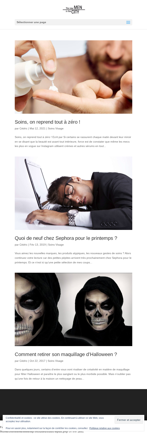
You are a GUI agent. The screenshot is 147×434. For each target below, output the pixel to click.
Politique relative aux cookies (104, 428)
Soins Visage (56, 128)
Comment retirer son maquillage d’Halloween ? (66, 354)
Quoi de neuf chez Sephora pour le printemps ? (66, 238)
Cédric (23, 128)
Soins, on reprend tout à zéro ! (47, 122)
